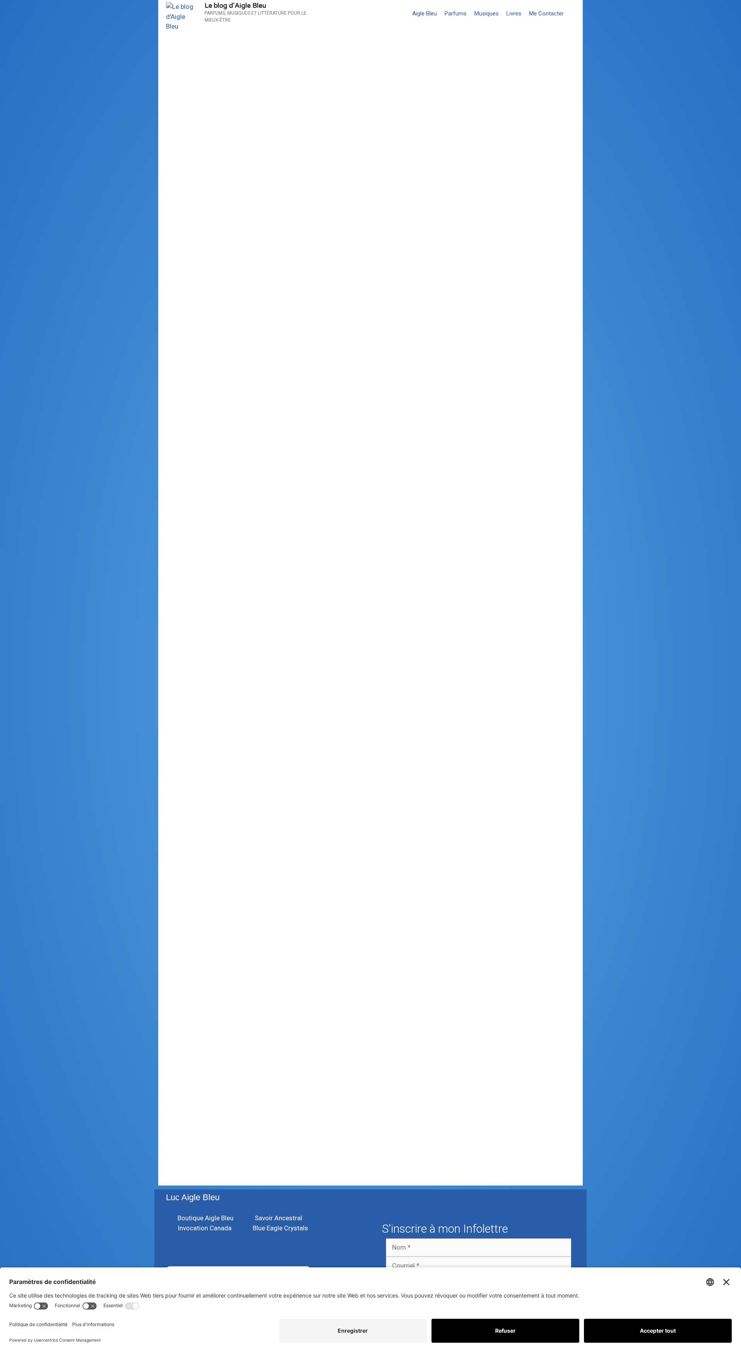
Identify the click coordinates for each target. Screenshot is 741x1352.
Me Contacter (546, 13)
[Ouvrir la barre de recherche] (575, 13)
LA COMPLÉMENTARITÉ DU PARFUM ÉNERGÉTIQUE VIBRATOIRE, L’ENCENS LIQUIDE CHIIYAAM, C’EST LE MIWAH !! (269, 807)
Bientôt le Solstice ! (420, 176)
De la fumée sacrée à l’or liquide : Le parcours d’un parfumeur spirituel (260, 183)
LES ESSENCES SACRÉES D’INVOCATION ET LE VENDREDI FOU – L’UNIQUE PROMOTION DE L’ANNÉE (470, 619)
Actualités (395, 755)
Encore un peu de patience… (242, 80)
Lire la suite (404, 126)
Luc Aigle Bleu (193, 1197)
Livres (513, 13)
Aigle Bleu (424, 13)
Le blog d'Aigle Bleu (235, 6)
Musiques (486, 13)
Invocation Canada (205, 611)
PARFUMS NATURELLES (239, 146)
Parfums (456, 13)
